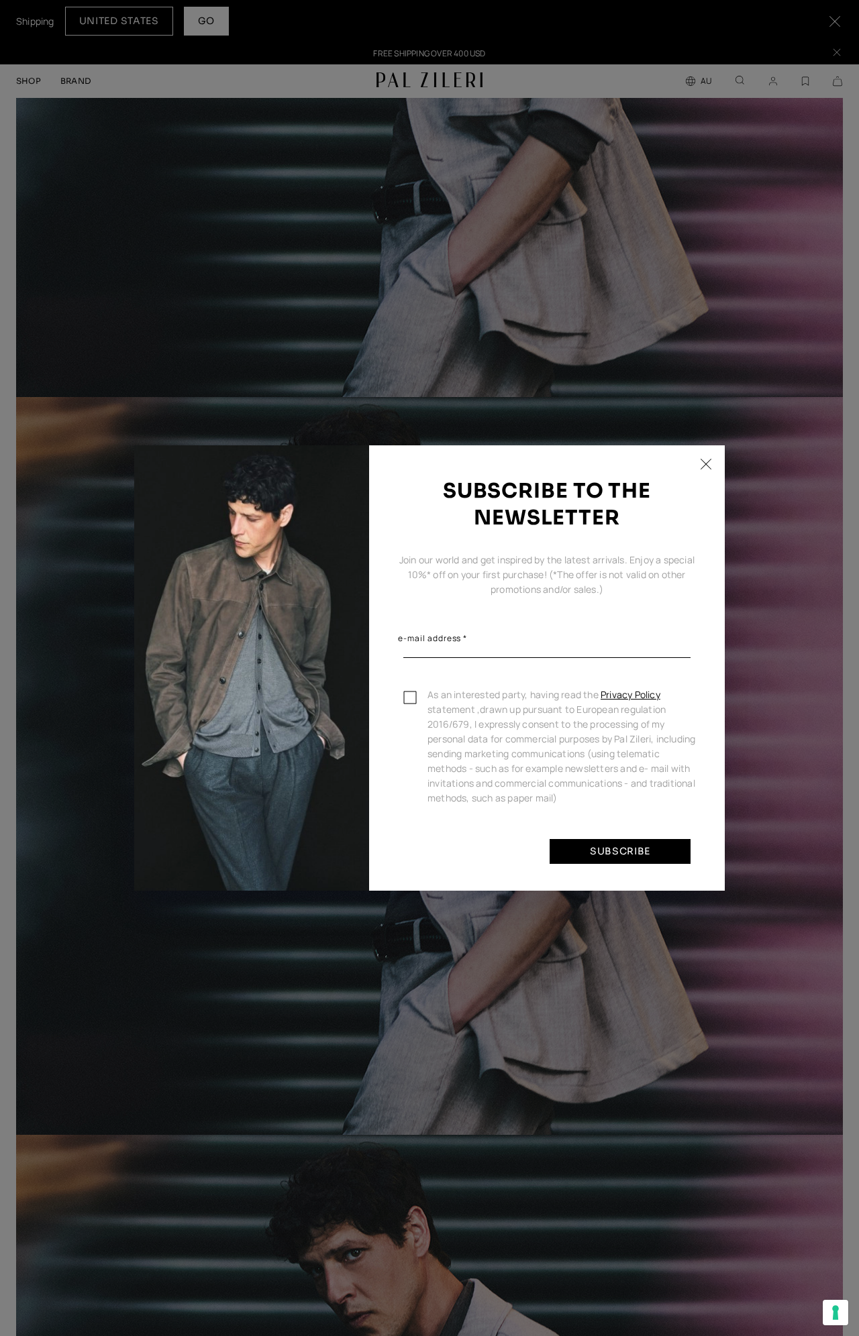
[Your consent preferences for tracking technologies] (835, 1312)
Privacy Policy (630, 694)
